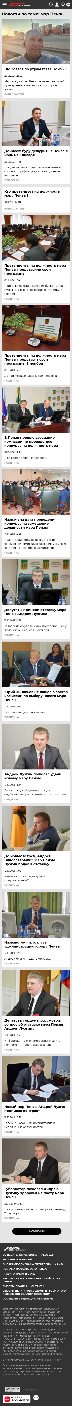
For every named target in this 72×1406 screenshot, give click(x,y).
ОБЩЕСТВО (11, 180)
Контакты (37, 1286)
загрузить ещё (37, 1231)
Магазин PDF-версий (17, 1259)
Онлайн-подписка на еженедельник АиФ (33, 1264)
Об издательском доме (20, 1254)
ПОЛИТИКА (11, 299)
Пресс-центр (48, 1254)
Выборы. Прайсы (15, 1286)
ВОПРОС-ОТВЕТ (14, 94)
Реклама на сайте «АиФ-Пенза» (25, 1268)
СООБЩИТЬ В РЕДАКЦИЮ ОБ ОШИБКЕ (28, 1298)
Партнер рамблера (32, 1390)
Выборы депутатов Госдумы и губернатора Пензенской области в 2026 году (34, 1292)
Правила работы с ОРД (19, 1273)
